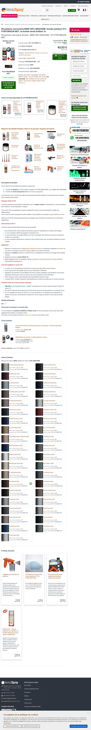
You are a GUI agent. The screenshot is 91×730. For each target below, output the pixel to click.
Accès (73, 10)
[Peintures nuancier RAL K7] (80, 224)
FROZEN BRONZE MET (15, 401)
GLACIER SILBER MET (49, 401)
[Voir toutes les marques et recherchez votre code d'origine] (80, 211)
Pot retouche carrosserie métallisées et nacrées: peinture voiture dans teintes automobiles (62, 107)
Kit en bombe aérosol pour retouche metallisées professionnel (15, 136)
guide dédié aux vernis (57, 214)
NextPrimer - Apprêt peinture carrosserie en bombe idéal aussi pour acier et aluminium (10, 631)
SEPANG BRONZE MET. (49, 490)
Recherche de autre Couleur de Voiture (8, 85)
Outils (65, 6)
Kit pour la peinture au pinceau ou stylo (38, 146)
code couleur (83, 86)
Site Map (26, 696)
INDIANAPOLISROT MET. (50, 410)
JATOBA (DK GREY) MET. (50, 419)
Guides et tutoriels (47, 6)
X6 (29, 77)
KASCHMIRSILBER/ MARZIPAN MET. (19, 436)
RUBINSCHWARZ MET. (15, 490)
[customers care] (80, 129)
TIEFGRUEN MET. (48, 517)
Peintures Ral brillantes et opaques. (79, 166)
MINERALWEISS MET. (15, 454)
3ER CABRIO (34, 77)
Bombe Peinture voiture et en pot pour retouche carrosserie (22, 24)
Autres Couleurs (8, 77)
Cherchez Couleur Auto (9, 16)
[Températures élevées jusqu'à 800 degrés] (80, 198)
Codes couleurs (28, 703)
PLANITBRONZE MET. (15, 472)
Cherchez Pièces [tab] (87, 51)
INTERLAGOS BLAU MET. (16, 419)
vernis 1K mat (29, 315)
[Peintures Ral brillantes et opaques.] (80, 160)
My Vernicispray (83, 6)
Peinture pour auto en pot (15, 146)
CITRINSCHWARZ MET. (49, 392)
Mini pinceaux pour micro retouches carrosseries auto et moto (38, 157)
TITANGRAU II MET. (48, 526)
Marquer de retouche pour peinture (61, 157)
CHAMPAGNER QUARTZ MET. (17, 392)
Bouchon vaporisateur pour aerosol (37, 168)
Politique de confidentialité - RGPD (32, 706)
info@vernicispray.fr (11, 698)
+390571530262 (84, 2)
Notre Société (27, 685)
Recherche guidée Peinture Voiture (79, 108)
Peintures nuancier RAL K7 (77, 229)
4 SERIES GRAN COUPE (38, 81)
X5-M (25, 81)
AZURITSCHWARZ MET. (49, 365)
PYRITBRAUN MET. (14, 481)
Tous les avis (27, 692)
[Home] (2, 24)
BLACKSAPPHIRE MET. (49, 374)
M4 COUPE (40, 79)
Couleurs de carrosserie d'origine (79, 154)
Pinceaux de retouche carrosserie (14, 157)
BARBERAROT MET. (14, 374)
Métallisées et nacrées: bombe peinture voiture (39, 105)
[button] (85, 10)
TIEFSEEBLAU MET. (14, 526)
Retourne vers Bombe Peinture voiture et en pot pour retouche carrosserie (27, 129)
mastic (61, 248)
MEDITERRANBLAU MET (16, 445)
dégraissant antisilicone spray (31, 248)
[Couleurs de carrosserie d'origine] (80, 149)
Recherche (76, 80)
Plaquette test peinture (61, 134)
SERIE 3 (44, 75)
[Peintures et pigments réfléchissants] (80, 186)
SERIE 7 (26, 77)
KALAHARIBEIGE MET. (15, 427)
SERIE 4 (20, 81)
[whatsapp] (80, 138)
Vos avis (76, 30)
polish (36, 259)
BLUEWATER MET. (14, 383)
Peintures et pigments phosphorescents (79, 179)
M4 (36, 79)
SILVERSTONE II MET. (49, 499)
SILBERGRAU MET (14, 499)
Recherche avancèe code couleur (78, 97)
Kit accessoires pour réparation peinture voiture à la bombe (61, 147)
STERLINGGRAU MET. (15, 517)
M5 (45, 79)
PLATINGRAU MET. (48, 472)
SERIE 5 (20, 77)
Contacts (72, 6)
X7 (24, 83)
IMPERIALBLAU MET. (15, 410)
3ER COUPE (42, 77)
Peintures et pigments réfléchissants (79, 192)
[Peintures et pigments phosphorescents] (80, 173)
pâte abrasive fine (48, 259)
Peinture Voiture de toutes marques (79, 217)
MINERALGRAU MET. (49, 445)
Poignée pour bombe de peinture (60, 168)
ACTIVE (20, 83)
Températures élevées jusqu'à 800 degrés (79, 204)
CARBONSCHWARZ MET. (50, 383)
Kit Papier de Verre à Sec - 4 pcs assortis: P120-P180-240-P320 (34, 576)
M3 (40, 75)
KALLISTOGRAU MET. (49, 427)
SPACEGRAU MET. (48, 508)
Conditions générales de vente (31, 688)
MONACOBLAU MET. (49, 454)
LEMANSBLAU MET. (48, 436)
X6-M (28, 81)
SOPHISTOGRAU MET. (15, 508)
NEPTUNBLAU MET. (48, 463)
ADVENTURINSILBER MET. (16, 365)
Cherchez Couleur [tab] (77, 51)
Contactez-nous (28, 699)
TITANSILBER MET (14, 535)
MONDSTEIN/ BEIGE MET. (16, 463)
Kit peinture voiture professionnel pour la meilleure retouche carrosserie (17, 106)
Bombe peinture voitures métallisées (38, 135)
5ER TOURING (30, 79)
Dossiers (58, 6)
